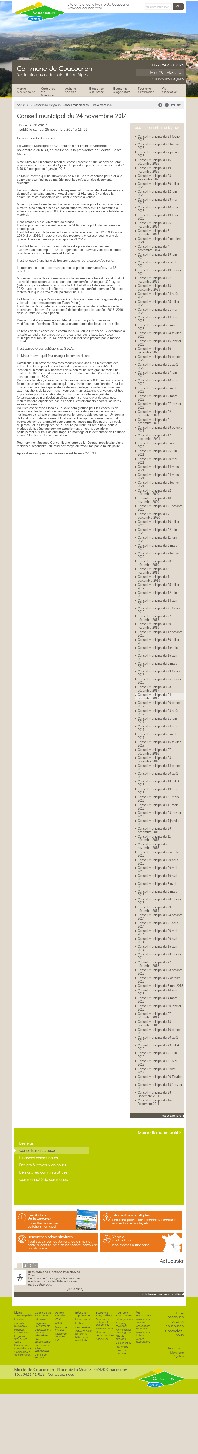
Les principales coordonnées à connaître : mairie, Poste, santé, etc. (144, 1221)
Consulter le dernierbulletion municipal (43, 1224)
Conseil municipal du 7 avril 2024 (157, 264)
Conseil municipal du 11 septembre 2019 (154, 578)
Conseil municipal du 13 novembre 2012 (154, 1023)
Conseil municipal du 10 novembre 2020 (154, 499)
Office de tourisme (121, 1352)
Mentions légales (177, 1354)
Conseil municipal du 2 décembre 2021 (153, 421)
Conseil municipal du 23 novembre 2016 (154, 759)
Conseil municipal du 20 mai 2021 (157, 460)
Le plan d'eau (123, 1342)
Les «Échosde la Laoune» (39, 1217)
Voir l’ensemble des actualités (161, 1294)
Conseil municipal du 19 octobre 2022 (160, 358)
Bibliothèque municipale (82, 1339)
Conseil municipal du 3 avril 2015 (157, 885)
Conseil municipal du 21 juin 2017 (157, 720)
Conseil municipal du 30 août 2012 (158, 1039)
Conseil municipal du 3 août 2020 (157, 444)
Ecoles (79, 1323)
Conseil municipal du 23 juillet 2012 (158, 1047)
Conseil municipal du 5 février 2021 (158, 484)
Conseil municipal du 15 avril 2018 (158, 657)
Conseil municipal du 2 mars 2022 (157, 397)
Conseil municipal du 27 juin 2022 (157, 374)
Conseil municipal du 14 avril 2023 (158, 319)
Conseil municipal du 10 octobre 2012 (160, 1031)
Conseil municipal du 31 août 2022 (158, 366)
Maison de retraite (61, 1328)
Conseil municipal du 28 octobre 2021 (160, 429)
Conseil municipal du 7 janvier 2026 (158, 153)
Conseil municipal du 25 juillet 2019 (158, 586)
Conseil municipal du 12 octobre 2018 (160, 633)
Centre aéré (82, 1327)
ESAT (58, 1340)
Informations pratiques (131, 1215)
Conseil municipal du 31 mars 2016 (158, 798)
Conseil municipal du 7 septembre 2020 (153, 515)
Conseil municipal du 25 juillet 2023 (158, 303)
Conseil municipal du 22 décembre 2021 (154, 413)
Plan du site (175, 1348)
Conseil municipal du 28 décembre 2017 (154, 688)
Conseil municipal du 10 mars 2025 (158, 209)
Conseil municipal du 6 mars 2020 (157, 547)
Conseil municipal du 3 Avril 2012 (157, 1070)
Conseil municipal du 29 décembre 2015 (154, 830)
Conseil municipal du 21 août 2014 (158, 924)
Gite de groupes (121, 1338)
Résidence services (61, 1335)
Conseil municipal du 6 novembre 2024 (153, 232)
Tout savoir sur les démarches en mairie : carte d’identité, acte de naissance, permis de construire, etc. (63, 1244)
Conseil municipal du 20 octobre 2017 (160, 704)
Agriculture (102, 1339)
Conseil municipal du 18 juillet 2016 (158, 783)
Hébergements (124, 1319)
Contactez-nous (174, 1333)
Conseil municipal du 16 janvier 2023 (159, 342)
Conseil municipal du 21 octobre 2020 (160, 507)
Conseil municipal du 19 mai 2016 (157, 790)
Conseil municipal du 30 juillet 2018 (158, 641)
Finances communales (38, 1158)
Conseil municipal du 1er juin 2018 (158, 649)
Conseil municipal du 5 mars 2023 (157, 326)
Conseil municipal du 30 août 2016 (158, 775)
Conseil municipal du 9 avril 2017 (157, 735)
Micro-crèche (83, 1319)
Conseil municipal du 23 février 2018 (159, 673)
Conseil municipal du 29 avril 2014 (158, 940)
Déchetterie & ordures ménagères (43, 1332)
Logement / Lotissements (42, 1325)
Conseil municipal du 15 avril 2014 (158, 948)
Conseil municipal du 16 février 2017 (159, 743)
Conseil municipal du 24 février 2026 (159, 138)
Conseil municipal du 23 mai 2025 (157, 201)
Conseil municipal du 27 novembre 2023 (154, 279)
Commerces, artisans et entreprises (103, 1322)
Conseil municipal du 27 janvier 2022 (159, 405)
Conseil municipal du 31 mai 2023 (157, 311)
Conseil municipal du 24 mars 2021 (158, 476)
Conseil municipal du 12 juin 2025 (157, 193)
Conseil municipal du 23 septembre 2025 (154, 177)
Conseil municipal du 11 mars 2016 (158, 806)
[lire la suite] (75, 1289)
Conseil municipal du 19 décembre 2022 (154, 350)
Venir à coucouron (175, 1324)
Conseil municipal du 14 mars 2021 (158, 468)
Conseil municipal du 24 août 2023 (158, 295)
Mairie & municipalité (23, 1314)
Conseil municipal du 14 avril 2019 (158, 602)
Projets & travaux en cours (42, 1165)
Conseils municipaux (47, 105)
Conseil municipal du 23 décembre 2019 (154, 562)
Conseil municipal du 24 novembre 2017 (154, 696)
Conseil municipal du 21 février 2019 (159, 610)
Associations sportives (143, 1321)
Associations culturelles (143, 1327)
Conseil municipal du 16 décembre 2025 (154, 161)
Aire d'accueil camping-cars (124, 1331)
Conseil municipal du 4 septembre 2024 (153, 248)
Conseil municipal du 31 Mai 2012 (157, 1062)
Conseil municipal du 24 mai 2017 (157, 728)
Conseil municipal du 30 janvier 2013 (159, 1007)
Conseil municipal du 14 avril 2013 (158, 992)
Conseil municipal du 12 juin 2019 (157, 594)
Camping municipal (121, 1325)
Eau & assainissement (43, 1340)
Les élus (26, 1143)
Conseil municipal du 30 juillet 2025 (158, 185)
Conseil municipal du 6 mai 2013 (160, 986)
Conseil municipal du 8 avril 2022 (157, 389)
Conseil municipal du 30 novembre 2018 (154, 625)
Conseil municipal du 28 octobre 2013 (160, 971)
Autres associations (143, 1340)
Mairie (26, 90)
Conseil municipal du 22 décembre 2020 (154, 492)
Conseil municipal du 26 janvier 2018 (159, 680)
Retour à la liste (171, 1115)
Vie (169, 90)
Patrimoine (122, 1346)
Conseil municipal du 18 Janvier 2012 (160, 1086)
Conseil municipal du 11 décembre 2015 (154, 838)
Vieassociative (143, 1314)
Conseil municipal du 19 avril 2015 (158, 877)
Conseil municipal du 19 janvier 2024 (159, 271)
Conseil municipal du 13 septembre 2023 (154, 287)
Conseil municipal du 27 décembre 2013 (154, 964)
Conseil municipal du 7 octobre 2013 (159, 979)
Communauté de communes (43, 1179)
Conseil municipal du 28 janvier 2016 (159, 814)
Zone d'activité (104, 1328)
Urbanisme (41, 1319)
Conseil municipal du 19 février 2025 (159, 216)
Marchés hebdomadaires (105, 1334)
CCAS (58, 1319)
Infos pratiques (176, 1315)
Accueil (21, 105)
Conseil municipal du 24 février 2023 (159, 334)
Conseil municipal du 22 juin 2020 (157, 531)
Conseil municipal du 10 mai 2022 (157, 382)
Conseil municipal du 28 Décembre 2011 (154, 1094)
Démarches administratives (43, 1172)
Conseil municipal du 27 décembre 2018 (154, 617)
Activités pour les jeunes (83, 1332)
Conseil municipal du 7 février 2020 (158, 555)
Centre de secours (41, 1356)
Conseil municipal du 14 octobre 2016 (160, 767)
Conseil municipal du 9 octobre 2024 (159, 240)
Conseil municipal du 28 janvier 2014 (159, 956)
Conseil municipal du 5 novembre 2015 (153, 846)
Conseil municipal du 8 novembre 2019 (153, 570)
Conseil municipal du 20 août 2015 (158, 861)
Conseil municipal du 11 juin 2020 (157, 539)
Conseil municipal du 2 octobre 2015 (159, 853)
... (30, 105)
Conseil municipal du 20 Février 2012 (160, 1078)
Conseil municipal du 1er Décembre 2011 (155, 1102)
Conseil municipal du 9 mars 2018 (157, 665)
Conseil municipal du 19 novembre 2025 (154, 169)
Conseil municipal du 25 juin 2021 (157, 452)
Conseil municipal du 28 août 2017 (158, 712)
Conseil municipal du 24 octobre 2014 (160, 916)
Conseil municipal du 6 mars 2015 (157, 893)
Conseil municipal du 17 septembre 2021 (154, 437)
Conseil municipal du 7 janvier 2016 (158, 822)
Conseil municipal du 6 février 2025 (158, 146)
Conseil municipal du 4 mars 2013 (157, 999)
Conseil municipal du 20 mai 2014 (157, 932)
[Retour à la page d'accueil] (39, 10)
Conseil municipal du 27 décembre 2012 (154, 1015)
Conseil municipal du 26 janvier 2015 (159, 901)
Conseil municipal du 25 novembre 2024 (154, 224)
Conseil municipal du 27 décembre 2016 (154, 751)
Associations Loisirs (143, 1334)
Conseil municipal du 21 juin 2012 (157, 1054)
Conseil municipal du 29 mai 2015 (157, 869)
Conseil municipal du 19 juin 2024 (157, 256)
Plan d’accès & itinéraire (130, 1245)
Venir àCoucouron (121, 1238)
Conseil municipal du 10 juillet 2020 (158, 523)
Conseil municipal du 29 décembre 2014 (154, 908)
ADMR (58, 1323)
